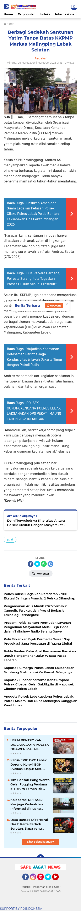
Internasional (65, 14)
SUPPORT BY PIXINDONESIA (21, 909)
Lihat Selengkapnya (39, 841)
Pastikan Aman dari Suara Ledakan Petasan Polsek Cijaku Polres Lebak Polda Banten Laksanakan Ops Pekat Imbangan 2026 (33, 213)
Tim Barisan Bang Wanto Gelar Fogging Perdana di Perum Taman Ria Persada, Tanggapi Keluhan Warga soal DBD (30, 784)
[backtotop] (40, 858)
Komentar (42, 573)
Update (55, 305)
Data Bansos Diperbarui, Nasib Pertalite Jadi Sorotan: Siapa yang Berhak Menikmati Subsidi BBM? (29, 824)
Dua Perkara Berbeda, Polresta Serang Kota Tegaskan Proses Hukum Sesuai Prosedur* (33, 278)
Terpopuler (26, 14)
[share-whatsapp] (44, 564)
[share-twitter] (37, 564)
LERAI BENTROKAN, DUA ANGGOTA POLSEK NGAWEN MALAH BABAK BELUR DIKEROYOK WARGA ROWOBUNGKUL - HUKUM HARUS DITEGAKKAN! (29, 744)
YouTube (58, 882)
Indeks (45, 14)
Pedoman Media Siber (46, 886)
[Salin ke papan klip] (50, 564)
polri (10, 539)
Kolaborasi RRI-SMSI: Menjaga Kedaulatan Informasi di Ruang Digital (26, 804)
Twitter (50, 882)
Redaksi (26, 886)
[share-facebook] (30, 564)
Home (8, 14)
